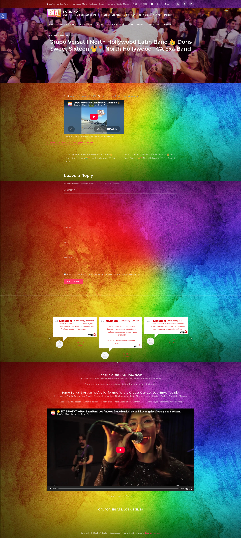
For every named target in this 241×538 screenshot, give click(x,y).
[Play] (50, 489)
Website (68, 257)
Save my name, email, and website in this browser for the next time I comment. (103, 274)
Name (67, 227)
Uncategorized (109, 96)
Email (67, 242)
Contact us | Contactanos (160, 24)
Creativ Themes (152, 533)
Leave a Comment (130, 96)
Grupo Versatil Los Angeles (120, 496)
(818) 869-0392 (141, 4)
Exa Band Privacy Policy (59, 35)
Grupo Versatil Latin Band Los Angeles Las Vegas (70, 142)
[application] (120, 449)
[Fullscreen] (190, 489)
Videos (100, 24)
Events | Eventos (136, 24)
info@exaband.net (161, 4)
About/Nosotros (66, 24)
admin (73, 96)
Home (51, 24)
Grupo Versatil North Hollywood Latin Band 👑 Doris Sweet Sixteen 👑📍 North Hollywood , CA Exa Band (90, 158)
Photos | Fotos (85, 24)
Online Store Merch (116, 24)
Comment (69, 189)
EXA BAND (70, 11)
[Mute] (186, 489)
